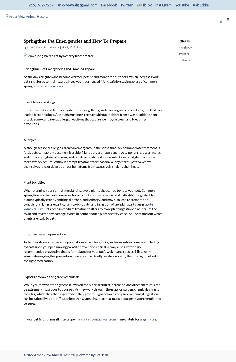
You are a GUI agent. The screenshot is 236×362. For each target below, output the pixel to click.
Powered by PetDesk (92, 355)
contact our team (103, 319)
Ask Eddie (201, 5)
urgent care (148, 319)
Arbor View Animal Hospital (43, 47)
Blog (79, 47)
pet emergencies (51, 86)
